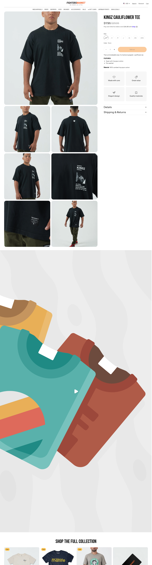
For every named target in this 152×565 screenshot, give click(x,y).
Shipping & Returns (115, 112)
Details (108, 107)
